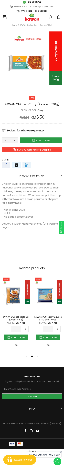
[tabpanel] (16, 315)
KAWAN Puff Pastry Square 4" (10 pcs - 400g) (48, 318)
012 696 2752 (34, 1)
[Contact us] (57, 461)
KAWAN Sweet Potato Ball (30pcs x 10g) (16, 318)
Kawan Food (32, 17)
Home (14, 25)
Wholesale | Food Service (34, 10)
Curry (40, 110)
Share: (5, 159)
